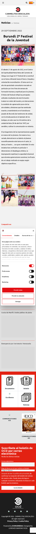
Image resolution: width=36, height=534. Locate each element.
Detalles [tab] (16, 235)
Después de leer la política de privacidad (15, 473)
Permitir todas (18, 290)
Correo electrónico (7, 461)
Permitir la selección (18, 296)
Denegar (18, 301)
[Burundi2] (9, 198)
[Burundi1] (26, 198)
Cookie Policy (24, 521)
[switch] (31, 271)
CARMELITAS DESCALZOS (17, 14)
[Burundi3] (26, 181)
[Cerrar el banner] (33, 230)
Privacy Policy (12, 521)
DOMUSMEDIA (17, 526)
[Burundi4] (9, 181)
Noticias (16, 23)
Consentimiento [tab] (7, 235)
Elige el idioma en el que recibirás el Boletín (15, 468)
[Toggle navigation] (3, 2)
